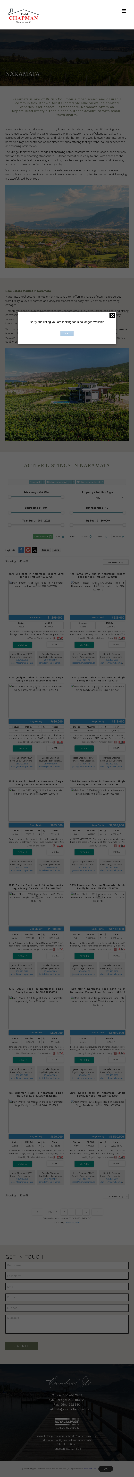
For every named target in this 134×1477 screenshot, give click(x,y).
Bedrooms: (36, 507)
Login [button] (56, 550)
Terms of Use (90, 1469)
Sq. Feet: (98, 520)
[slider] (9, 496)
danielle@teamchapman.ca (51, 662)
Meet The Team (27, 1468)
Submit (22, 1346)
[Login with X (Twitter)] (34, 551)
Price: (36, 492)
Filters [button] (117, 536)
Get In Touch (107, 1468)
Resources (91, 1468)
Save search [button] (41, 536)
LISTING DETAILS (22, 645)
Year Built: (36, 520)
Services (44, 1468)
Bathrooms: (98, 507)
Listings (56, 1468)
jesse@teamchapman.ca (22, 662)
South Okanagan (73, 1468)
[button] (124, 11)
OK (106, 1468)
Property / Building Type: (98, 492)
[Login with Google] (28, 551)
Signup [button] (45, 550)
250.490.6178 (22, 660)
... (79, 1212)
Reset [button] (101, 536)
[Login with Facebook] (21, 551)
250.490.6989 (50, 660)
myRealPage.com (72, 1222)
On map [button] (84, 536)
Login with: (11, 550)
